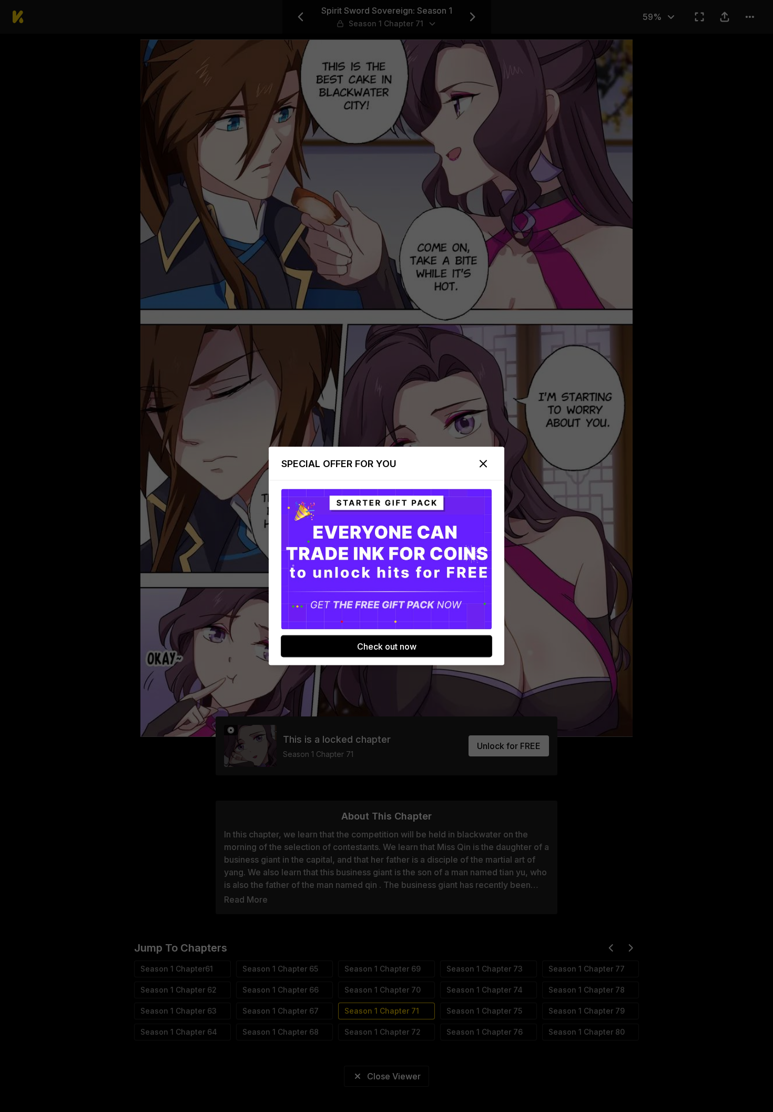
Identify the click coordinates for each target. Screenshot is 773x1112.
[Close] (483, 464)
